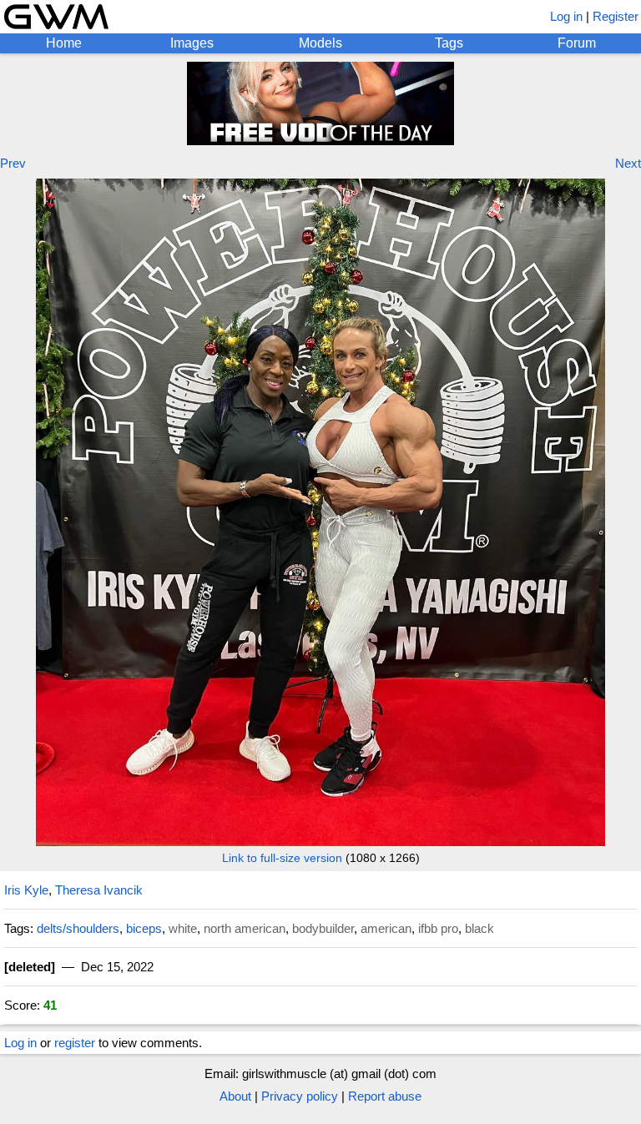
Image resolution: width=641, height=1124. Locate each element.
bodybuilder (323, 928)
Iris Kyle (26, 890)
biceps (144, 928)
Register (615, 16)
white (183, 928)
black (479, 928)
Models (320, 43)
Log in (566, 16)
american (386, 928)
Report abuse (384, 1096)
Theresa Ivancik (99, 890)
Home (64, 43)
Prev (13, 163)
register (74, 1043)
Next (628, 163)
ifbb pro (438, 928)
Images (192, 43)
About (235, 1096)
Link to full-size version (282, 857)
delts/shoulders (78, 928)
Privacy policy (299, 1096)
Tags (449, 43)
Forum (577, 43)
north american (244, 928)
